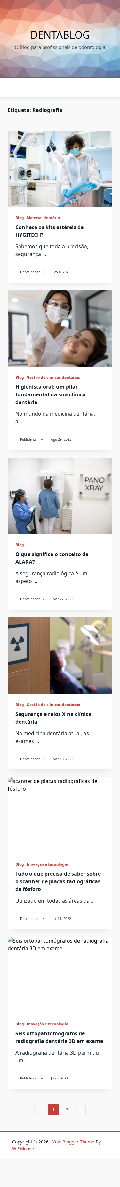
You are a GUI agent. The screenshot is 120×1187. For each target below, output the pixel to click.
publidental (29, 439)
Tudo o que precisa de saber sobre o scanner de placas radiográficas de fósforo (58, 881)
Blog (19, 217)
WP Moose (23, 1148)
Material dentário (43, 217)
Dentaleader (30, 272)
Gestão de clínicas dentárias (53, 377)
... (44, 254)
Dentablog (60, 35)
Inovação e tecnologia (47, 864)
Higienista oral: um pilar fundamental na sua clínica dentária (50, 394)
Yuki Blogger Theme (73, 1142)
